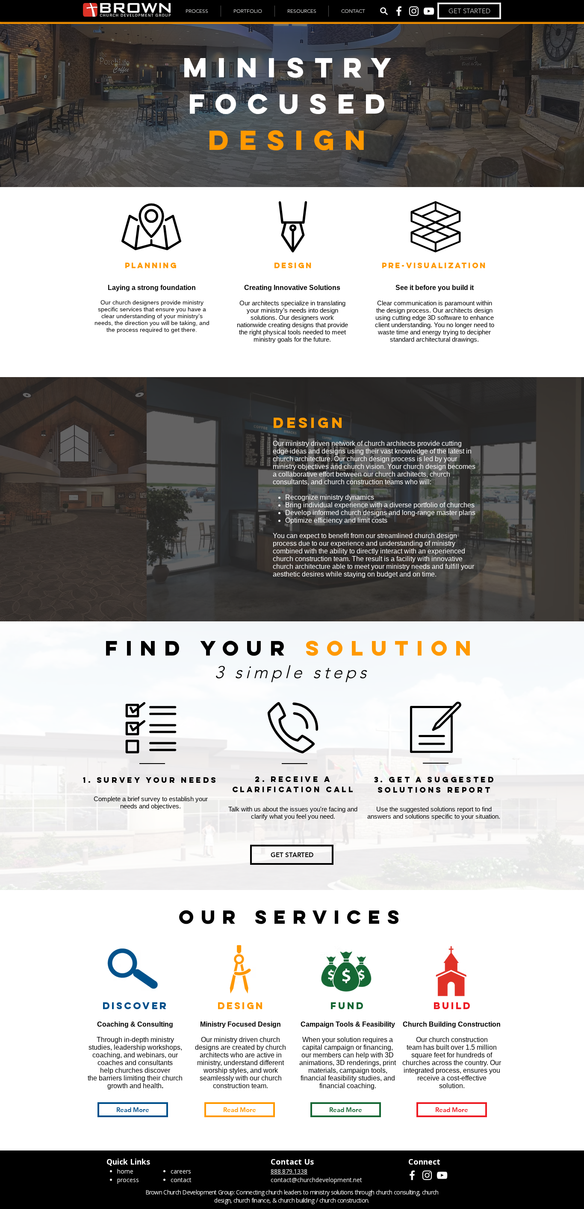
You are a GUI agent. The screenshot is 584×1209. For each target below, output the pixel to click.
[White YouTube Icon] (428, 11)
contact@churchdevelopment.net (316, 1180)
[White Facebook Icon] (398, 11)
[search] (384, 11)
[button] (469, 11)
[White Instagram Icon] (413, 11)
